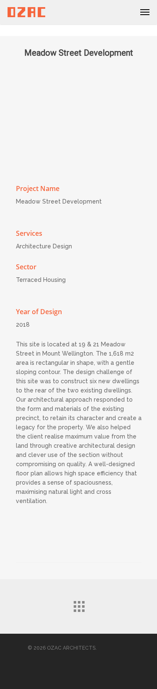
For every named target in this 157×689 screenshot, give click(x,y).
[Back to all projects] (78, 604)
